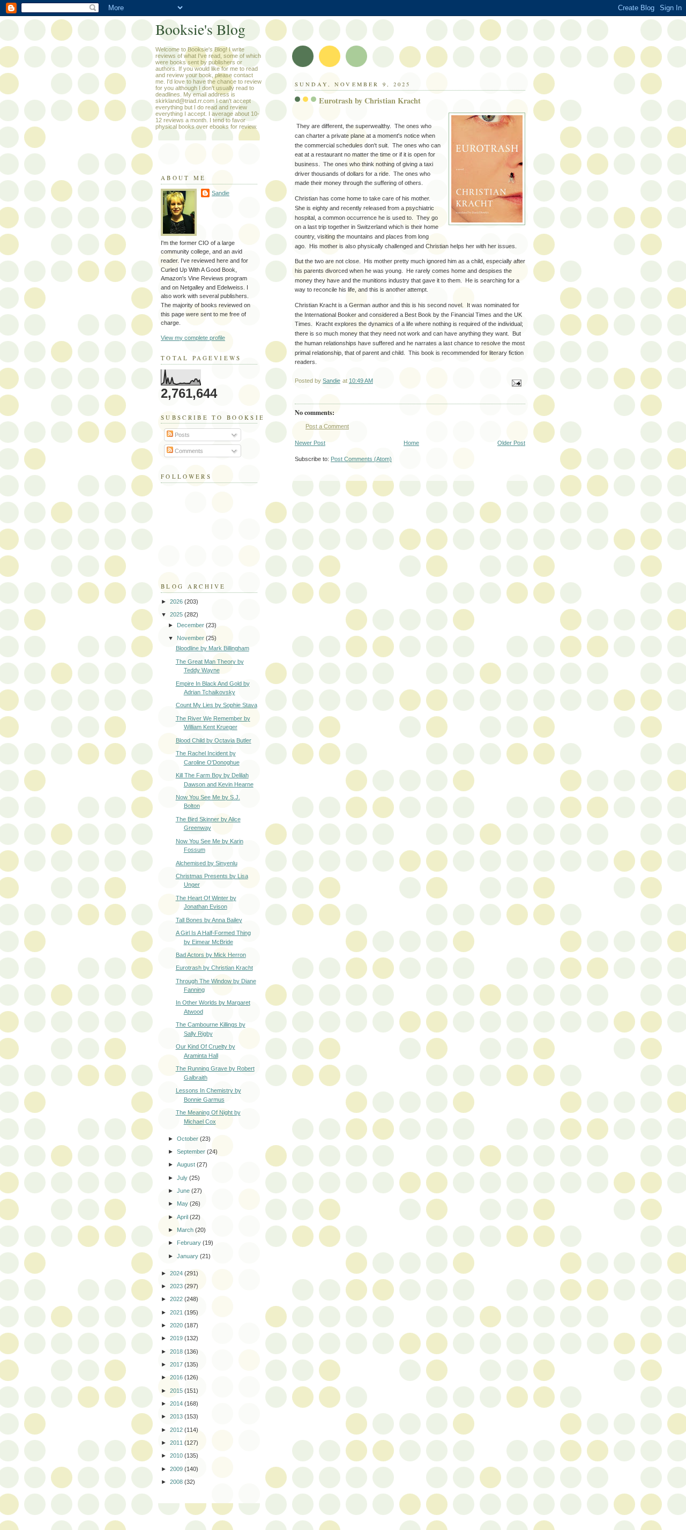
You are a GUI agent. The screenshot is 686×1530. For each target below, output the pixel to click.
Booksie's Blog (200, 29)
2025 (177, 614)
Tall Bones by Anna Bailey (209, 920)
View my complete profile (193, 338)
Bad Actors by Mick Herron (211, 955)
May (183, 1203)
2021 (177, 1312)
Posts (181, 435)
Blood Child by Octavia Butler (213, 740)
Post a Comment (327, 426)
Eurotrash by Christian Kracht (214, 967)
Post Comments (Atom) (361, 459)
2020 (177, 1325)
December (191, 625)
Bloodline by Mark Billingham (212, 648)
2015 (177, 1390)
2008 (177, 1482)
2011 (177, 1442)
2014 (177, 1403)
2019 (177, 1338)
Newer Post (310, 443)
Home (411, 443)
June (184, 1190)
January (188, 1256)
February (190, 1242)
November (191, 638)
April (183, 1217)
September (192, 1151)
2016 (177, 1377)
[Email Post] (515, 383)
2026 (177, 601)
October (188, 1138)
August (187, 1164)
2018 (177, 1351)
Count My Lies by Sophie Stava (216, 705)
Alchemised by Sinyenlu (206, 863)
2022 (177, 1299)
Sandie (220, 193)
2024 (177, 1273)
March (186, 1230)
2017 (177, 1364)
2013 (177, 1416)
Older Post (511, 443)
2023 (177, 1286)
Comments (188, 451)
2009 (177, 1469)
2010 (177, 1455)
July (183, 1178)
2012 (177, 1430)
